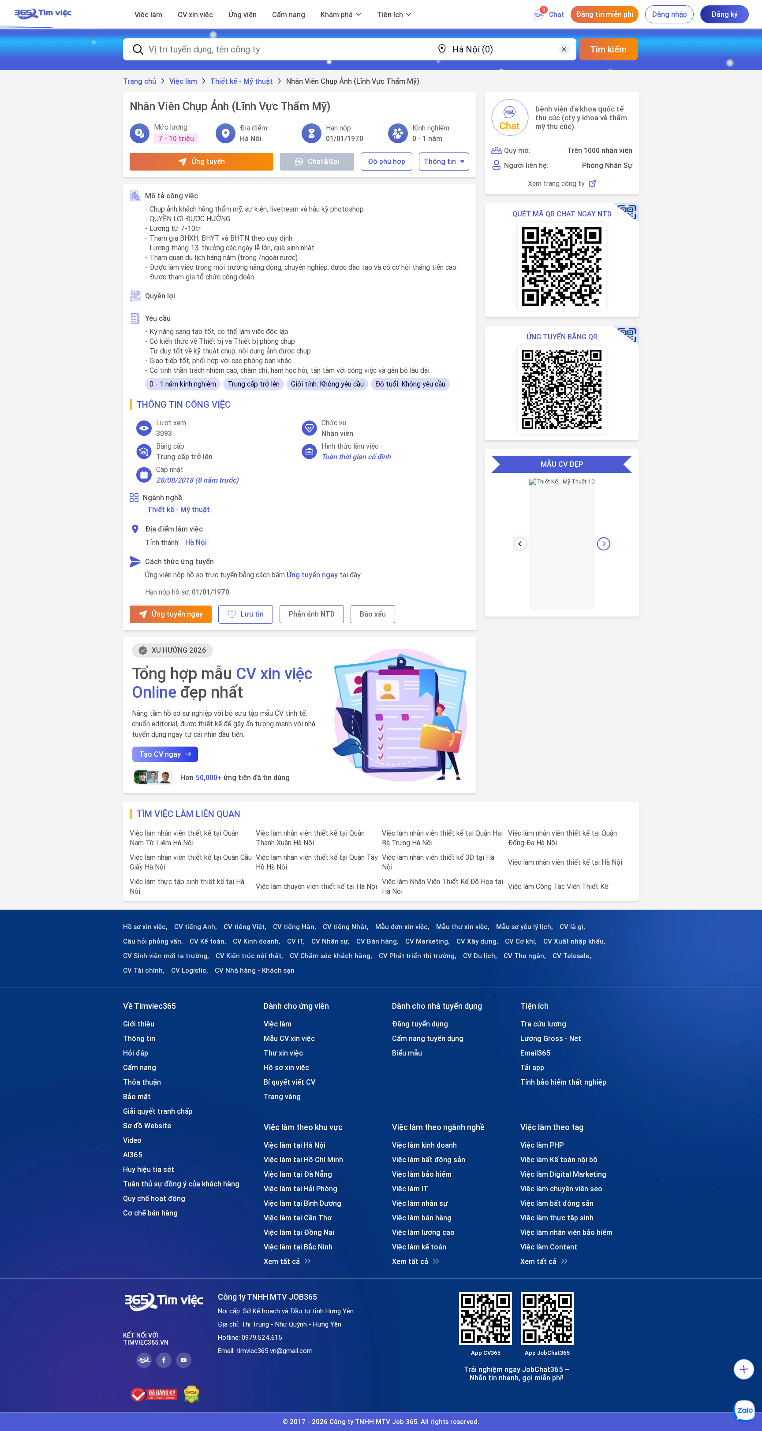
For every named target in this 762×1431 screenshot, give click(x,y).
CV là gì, (572, 927)
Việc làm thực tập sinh (557, 1218)
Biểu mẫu (407, 1053)
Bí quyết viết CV (289, 1082)
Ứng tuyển (208, 161)
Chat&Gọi (324, 161)
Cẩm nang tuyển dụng (427, 1038)
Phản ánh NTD (312, 614)
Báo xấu (373, 614)
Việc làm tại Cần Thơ (298, 1218)
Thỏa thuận (142, 1082)
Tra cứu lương (543, 1024)
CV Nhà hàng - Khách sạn (255, 970)
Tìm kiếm (608, 49)
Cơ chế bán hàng (150, 1213)
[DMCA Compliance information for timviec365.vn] (191, 1394)
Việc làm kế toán (419, 1247)
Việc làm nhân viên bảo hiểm (566, 1232)
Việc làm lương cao (423, 1232)
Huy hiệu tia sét (148, 1169)
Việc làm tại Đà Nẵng (298, 1174)
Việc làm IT (410, 1189)
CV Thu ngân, (525, 956)
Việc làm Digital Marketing (563, 1174)
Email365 (535, 1053)
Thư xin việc (283, 1053)
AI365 (132, 1155)
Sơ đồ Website (147, 1126)
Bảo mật (137, 1096)
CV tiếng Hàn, (294, 927)
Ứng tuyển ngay (312, 574)
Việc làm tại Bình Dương (302, 1203)
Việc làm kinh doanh (424, 1145)
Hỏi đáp (135, 1053)
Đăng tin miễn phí (604, 14)
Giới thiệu (138, 1024)
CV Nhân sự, (330, 941)
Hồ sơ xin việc (286, 1067)
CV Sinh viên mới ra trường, (166, 956)
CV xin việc (195, 14)
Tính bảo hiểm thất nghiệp (563, 1082)
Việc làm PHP (542, 1145)
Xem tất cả (282, 1261)
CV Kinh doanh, (256, 941)
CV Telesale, (572, 956)
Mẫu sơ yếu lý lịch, (524, 927)
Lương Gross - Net (550, 1038)
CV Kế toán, (208, 941)
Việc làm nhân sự (420, 1203)
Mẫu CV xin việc (289, 1038)
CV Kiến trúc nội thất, (249, 956)
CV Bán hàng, (377, 941)
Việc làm (148, 14)
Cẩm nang (288, 14)
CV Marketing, (427, 941)
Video (132, 1140)
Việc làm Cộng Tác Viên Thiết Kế (558, 886)
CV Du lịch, (480, 956)
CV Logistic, (189, 970)
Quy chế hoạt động (154, 1198)
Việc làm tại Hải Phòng (300, 1189)
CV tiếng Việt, (245, 927)
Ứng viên (242, 14)
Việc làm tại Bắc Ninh (298, 1247)
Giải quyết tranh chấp (158, 1111)
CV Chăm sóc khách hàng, (331, 956)
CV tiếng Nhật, (346, 927)
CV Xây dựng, (477, 941)
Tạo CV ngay (160, 754)
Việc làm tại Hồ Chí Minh (303, 1159)
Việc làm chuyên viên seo (561, 1189)
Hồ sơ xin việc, (145, 927)
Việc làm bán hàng (422, 1218)
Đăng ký (724, 14)
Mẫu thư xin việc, (462, 927)
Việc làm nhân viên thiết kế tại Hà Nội (565, 862)
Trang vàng (282, 1096)
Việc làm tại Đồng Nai (299, 1232)
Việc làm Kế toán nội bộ (559, 1159)
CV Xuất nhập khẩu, (574, 941)
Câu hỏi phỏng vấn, (153, 941)
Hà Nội (196, 542)
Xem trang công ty (556, 183)
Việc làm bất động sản (428, 1159)
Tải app (532, 1067)
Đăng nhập (669, 14)
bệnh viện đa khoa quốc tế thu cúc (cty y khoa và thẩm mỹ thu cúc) (581, 117)
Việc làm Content (548, 1247)
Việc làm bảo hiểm (422, 1174)
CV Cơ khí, (521, 941)
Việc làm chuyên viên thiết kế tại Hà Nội (316, 886)
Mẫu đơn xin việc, (402, 927)
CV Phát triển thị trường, (417, 956)
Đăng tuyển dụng (420, 1024)
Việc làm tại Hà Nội (294, 1145)
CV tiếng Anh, (195, 927)
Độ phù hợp (386, 161)
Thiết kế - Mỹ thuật (178, 509)
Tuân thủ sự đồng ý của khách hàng (181, 1184)
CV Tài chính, (143, 970)
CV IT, (296, 941)
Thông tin (440, 161)
